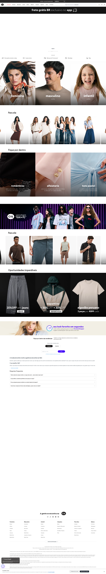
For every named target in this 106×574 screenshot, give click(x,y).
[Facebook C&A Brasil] (58, 517)
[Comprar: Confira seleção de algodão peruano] (53, 34)
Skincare (92, 528)
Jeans (47, 4)
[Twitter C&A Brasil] (55, 517)
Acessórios (93, 532)
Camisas (25, 526)
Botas (58, 524)
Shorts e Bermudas (44, 530)
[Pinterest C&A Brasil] (53, 517)
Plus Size (76, 522)
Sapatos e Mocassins (61, 526)
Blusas (11, 524)
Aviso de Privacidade (51, 572)
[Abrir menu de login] (99, 4)
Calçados (37, 4)
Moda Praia (12, 535)
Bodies (42, 524)
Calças (11, 526)
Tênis (58, 532)
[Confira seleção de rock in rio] (53, 228)
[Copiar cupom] (64, 1)
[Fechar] (104, 571)
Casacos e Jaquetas (77, 528)
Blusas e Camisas (77, 526)
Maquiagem (93, 526)
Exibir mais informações (52, 541)
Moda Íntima (12, 537)
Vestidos (11, 528)
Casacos (11, 532)
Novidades (51, 4)
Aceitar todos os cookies (84, 571)
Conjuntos (42, 526)
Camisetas (26, 524)
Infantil (24, 4)
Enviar (61, 351)
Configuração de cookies (74, 571)
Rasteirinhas (59, 528)
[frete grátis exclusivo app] (53, 13)
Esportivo (42, 4)
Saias (11, 530)
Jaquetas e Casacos (27, 535)
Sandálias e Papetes (60, 530)
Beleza (28, 4)
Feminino (13, 4)
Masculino (19, 4)
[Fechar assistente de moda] (18, 559)
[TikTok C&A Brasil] (50, 517)
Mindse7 (32, 4)
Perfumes (93, 524)
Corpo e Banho (93, 530)
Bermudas (26, 528)
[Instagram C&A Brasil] (47, 517)
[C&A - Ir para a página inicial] (2, 4)
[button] (81, 4)
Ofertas (8, 4)
